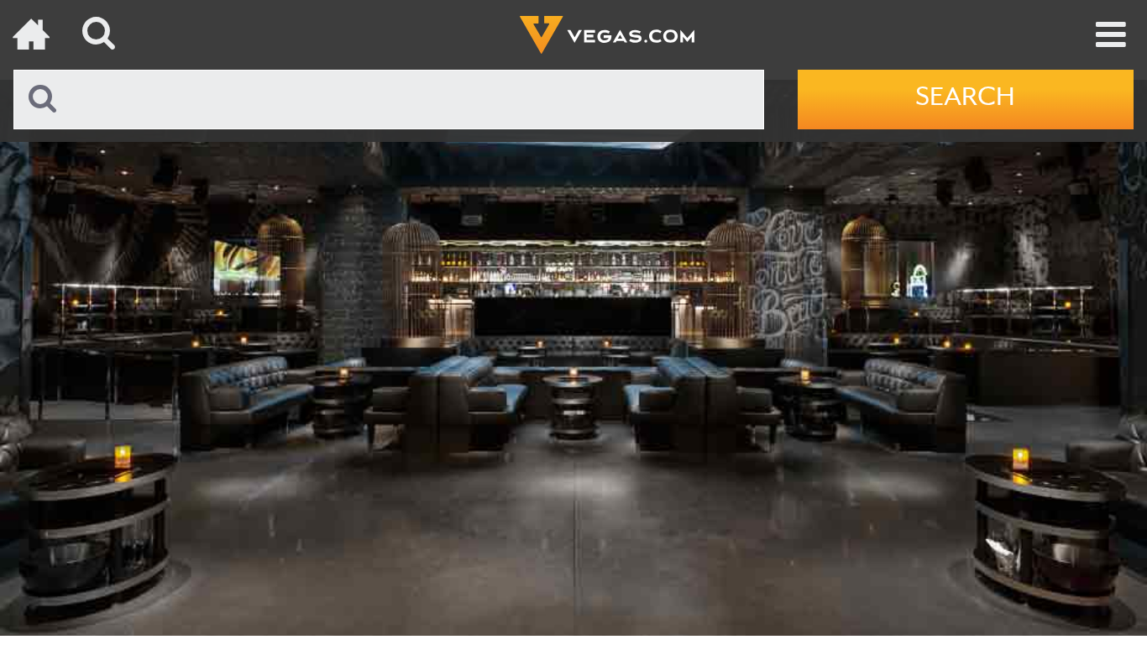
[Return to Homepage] (33, 35)
